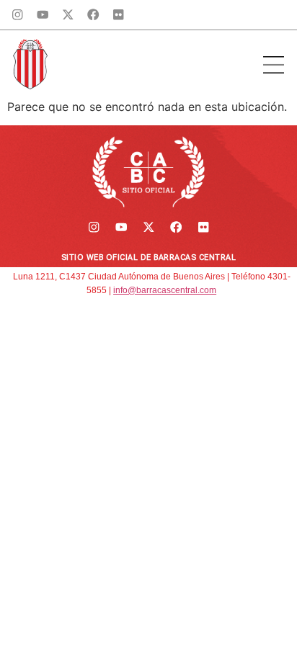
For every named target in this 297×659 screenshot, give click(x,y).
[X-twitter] (68, 15)
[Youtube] (43, 15)
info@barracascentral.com (164, 290)
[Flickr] (118, 15)
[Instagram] (18, 15)
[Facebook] (93, 15)
